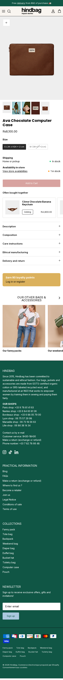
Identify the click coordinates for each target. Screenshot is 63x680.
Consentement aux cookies (15, 667)
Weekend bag (10, 543)
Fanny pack (9, 529)
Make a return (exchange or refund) (22, 440)
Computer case (11, 567)
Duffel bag (8, 553)
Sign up (11, 616)
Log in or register (15, 281)
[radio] (14, 147)
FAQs (5, 476)
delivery (21, 3)
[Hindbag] (31, 11)
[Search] (10, 11)
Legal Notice (9, 499)
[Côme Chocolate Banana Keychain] (12, 207)
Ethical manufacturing (15, 252)
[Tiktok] (10, 452)
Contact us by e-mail (13, 432)
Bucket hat (8, 557)
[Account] (52, 11)
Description (9, 226)
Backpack (8, 538)
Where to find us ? (12, 485)
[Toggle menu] (3, 11)
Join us (6, 495)
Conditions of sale (12, 504)
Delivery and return (14, 260)
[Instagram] (4, 452)
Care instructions (13, 243)
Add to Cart (32, 183)
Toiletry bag (9, 562)
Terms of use (10, 509)
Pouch (6, 572)
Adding (27, 212)
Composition (10, 235)
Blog (5, 471)
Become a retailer (12, 490)
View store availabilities (15, 171)
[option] (31, 58)
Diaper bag (9, 548)
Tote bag (7, 534)
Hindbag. (14, 665)
